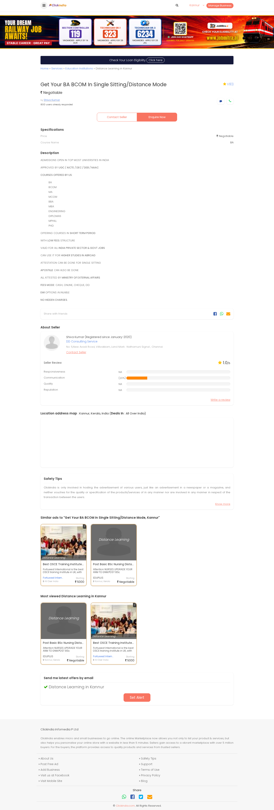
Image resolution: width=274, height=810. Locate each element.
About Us (47, 758)
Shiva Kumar (52, 100)
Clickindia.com (125, 806)
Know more (222, 504)
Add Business (50, 770)
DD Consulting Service (81, 341)
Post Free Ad (49, 764)
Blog (144, 781)
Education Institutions (79, 68)
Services (57, 68)
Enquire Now (157, 117)
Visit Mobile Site (51, 781)
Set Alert (137, 697)
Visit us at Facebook (55, 775)
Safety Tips (148, 758)
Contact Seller (117, 117)
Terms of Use (150, 770)
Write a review (220, 400)
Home (45, 68)
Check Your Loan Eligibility (135, 60)
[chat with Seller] (220, 101)
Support (146, 764)
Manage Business (219, 5)
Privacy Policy (150, 775)
